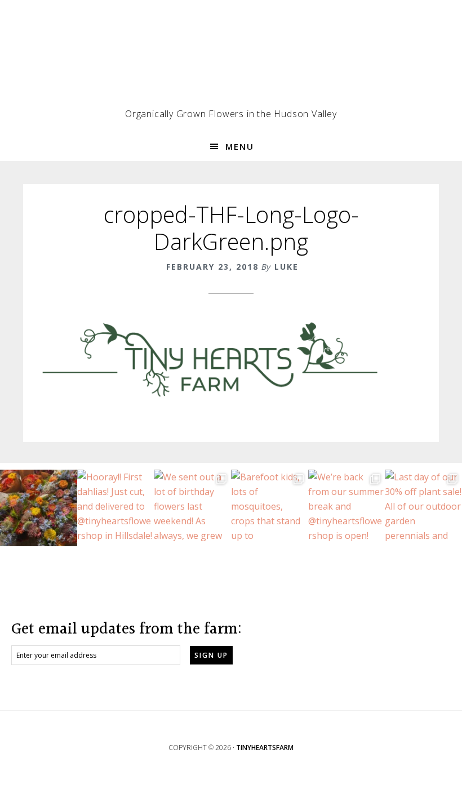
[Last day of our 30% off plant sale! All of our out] (423, 508)
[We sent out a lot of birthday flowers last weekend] (192, 508)
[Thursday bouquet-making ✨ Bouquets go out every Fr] (38, 508)
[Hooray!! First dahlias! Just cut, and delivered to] (115, 508)
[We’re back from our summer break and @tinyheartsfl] (346, 508)
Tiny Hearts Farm (231, 59)
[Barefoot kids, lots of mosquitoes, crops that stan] (269, 508)
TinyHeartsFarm (265, 747)
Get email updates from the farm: (126, 629)
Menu (239, 146)
